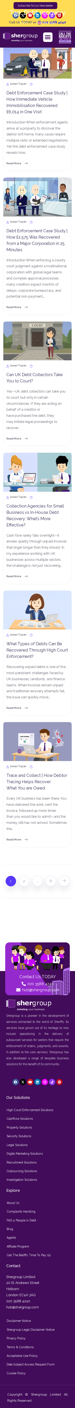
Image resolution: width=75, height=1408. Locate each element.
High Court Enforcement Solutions (30, 1110)
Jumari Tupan (18, 84)
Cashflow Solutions (20, 1118)
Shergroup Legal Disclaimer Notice (31, 1329)
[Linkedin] (37, 1082)
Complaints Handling (21, 1211)
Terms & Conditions (20, 1347)
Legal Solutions (17, 1145)
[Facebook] (15, 15)
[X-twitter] (23, 15)
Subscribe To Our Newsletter (35, 5)
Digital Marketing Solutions (25, 1153)
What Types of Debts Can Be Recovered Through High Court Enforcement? (37, 650)
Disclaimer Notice (19, 1321)
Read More (14, 163)
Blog (10, 1229)
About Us (13, 1203)
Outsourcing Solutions (22, 1171)
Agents (11, 1237)
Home (23, 23)
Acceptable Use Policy (22, 1355)
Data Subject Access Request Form (31, 1364)
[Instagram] (45, 1082)
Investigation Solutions (22, 1179)
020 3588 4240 (18, 1301)
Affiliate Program (18, 1246)
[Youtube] (30, 1082)
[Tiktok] (52, 1082)
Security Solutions (19, 1136)
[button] (48, 37)
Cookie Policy (16, 1373)
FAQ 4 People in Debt (21, 1220)
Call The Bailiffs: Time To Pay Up (29, 1255)
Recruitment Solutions (22, 1162)
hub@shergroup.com (22, 1307)
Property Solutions (19, 1127)
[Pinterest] (59, 1082)
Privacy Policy (16, 1338)
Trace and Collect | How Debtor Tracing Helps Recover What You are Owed (36, 782)
